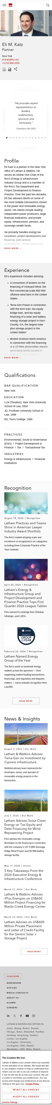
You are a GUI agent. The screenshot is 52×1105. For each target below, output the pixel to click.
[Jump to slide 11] (38, 137)
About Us (13, 998)
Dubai (19, 1031)
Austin (10, 1028)
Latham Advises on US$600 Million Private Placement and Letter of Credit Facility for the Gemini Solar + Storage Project (24, 930)
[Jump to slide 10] (35, 137)
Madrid (30, 1045)
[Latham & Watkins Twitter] (14, 1016)
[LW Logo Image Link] (10, 5)
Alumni (11, 1003)
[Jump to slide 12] (42, 137)
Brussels (35, 1028)
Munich (36, 1049)
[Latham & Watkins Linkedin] (8, 1016)
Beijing (17, 1028)
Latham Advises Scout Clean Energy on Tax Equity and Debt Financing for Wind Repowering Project (25, 827)
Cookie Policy (32, 1084)
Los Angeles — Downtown (19, 1042)
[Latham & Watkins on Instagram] (33, 1016)
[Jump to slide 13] (45, 137)
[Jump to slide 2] (10, 137)
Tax (19, 447)
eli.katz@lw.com (10, 59)
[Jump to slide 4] (16, 137)
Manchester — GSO (16, 1049)
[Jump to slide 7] (26, 137)
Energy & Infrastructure (17, 459)
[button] (26, 242)
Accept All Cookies (26, 1096)
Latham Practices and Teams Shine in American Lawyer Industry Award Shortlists (25, 527)
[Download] (4, 69)
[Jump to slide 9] (32, 137)
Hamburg (11, 1035)
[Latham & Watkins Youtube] (27, 1016)
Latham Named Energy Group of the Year (21, 658)
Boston (26, 1028)
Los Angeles (21, 1038)
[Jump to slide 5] (19, 137)
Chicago (11, 1031)
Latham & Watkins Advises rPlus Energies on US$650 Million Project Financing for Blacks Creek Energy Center (24, 900)
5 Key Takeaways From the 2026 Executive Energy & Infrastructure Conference (23, 875)
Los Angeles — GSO (16, 1045)
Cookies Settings (10, 1102)
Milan (29, 1049)
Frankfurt (40, 1031)
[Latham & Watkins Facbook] (21, 1016)
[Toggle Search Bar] (48, 5)
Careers (12, 1008)
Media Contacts (17, 993)
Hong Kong (22, 1035)
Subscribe (13, 976)
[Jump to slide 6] (22, 137)
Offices (12, 988)
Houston (34, 1035)
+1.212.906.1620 (10, 63)
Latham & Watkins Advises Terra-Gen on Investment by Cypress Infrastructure (24, 758)
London (10, 1038)
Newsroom (14, 983)
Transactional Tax (35, 447)
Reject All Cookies (26, 1089)
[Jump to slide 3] (13, 137)
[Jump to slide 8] (29, 137)
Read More (26, 701)
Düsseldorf (29, 1031)
